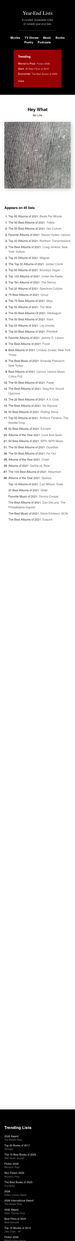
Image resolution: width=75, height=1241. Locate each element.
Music (47, 37)
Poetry (28, 42)
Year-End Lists (38, 12)
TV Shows (32, 37)
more (21, 81)
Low (39, 115)
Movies (15, 37)
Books (60, 37)
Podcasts (44, 42)
